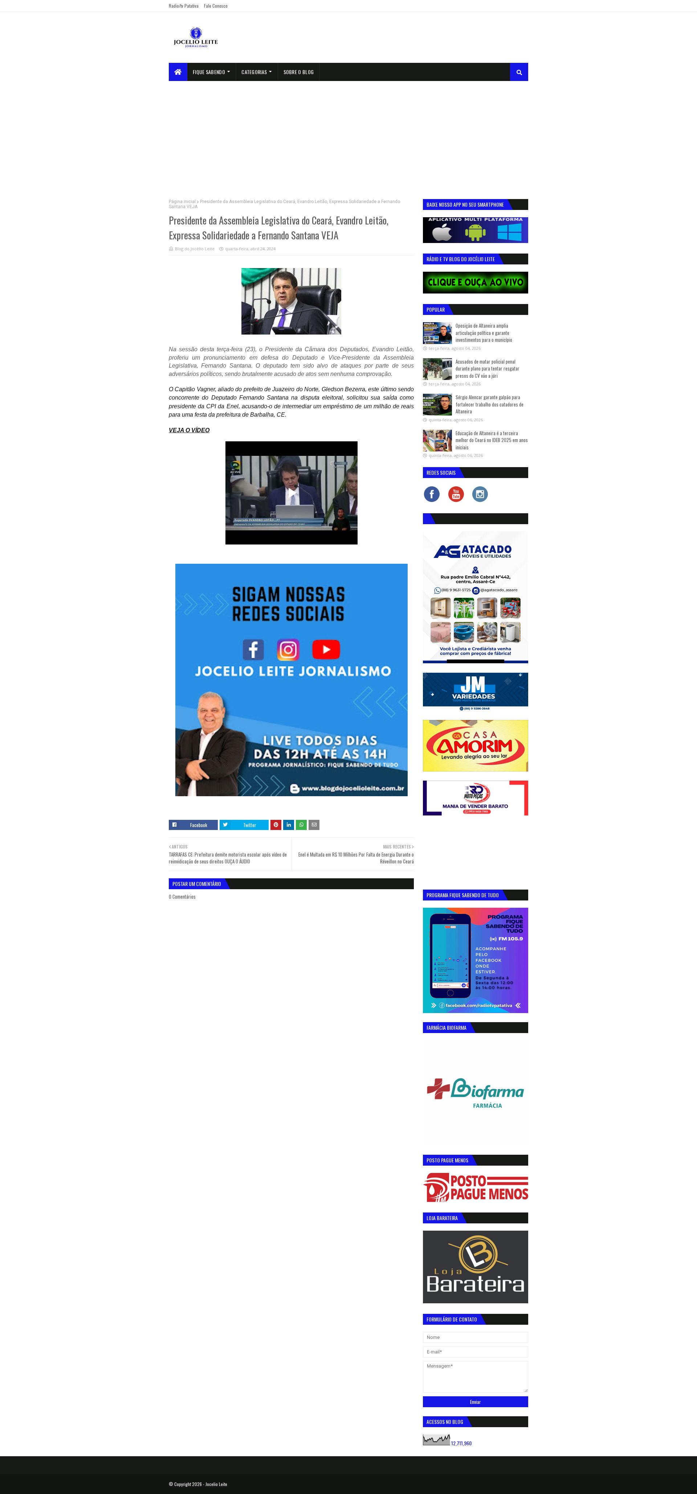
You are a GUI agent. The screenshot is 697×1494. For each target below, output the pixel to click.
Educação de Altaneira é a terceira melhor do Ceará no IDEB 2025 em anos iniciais (492, 440)
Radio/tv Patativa (184, 6)
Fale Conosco (216, 6)
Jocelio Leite (216, 1484)
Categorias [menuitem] (254, 72)
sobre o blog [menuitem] (299, 72)
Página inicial (182, 201)
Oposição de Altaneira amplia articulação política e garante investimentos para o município (484, 332)
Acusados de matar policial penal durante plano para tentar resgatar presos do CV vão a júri (487, 368)
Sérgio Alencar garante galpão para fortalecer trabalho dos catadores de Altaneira (489, 404)
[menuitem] (178, 72)
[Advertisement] (348, 135)
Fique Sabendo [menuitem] (209, 72)
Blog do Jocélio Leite (195, 248)
